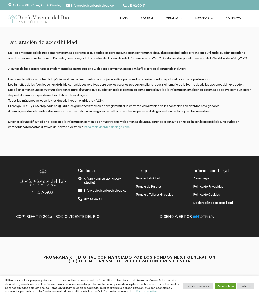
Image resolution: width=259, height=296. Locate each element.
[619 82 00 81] (80, 199)
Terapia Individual (148, 178)
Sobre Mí (147, 18)
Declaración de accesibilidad (213, 203)
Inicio (124, 18)
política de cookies (145, 291)
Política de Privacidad (208, 186)
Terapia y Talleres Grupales (154, 194)
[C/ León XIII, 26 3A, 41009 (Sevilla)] (80, 179)
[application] (180, 18)
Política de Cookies (206, 194)
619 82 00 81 (93, 199)
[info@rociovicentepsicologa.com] (80, 191)
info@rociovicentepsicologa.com (106, 127)
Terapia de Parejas (149, 186)
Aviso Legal (201, 178)
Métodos (202, 18)
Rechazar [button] (246, 286)
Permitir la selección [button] (198, 286)
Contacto (233, 18)
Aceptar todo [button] (225, 286)
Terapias (172, 18)
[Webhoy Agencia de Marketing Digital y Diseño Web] (203, 216)
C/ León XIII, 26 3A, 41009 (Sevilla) (102, 181)
